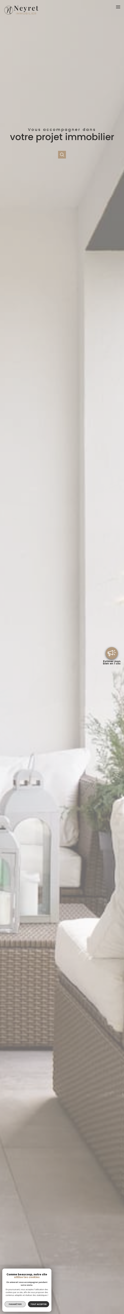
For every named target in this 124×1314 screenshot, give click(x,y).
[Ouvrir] (62, 155)
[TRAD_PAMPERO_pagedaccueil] (21, 15)
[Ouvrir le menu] (119, 7)
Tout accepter (39, 1304)
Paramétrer (15, 1304)
